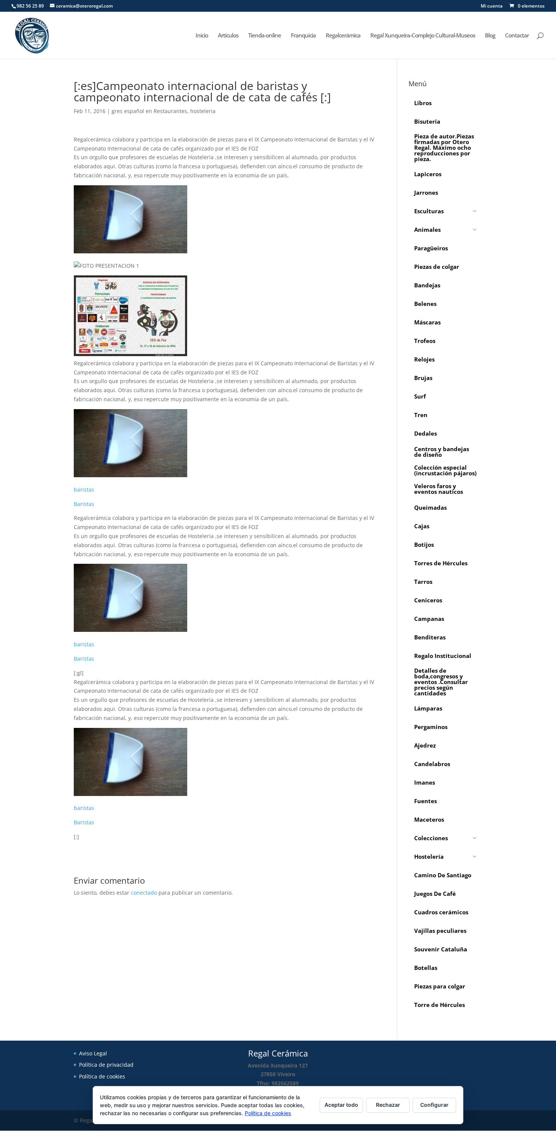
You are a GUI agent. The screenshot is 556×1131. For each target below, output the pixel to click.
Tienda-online (264, 36)
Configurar (434, 1105)
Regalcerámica (343, 36)
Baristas (84, 503)
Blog (490, 36)
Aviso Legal (93, 1053)
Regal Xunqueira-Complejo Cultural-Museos (422, 36)
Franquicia (303, 36)
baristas (84, 489)
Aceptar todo (341, 1105)
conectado (144, 892)
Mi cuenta (492, 6)
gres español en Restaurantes (149, 111)
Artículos (228, 36)
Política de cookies (102, 1076)
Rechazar (388, 1105)
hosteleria (203, 111)
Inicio (202, 36)
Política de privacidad (106, 1064)
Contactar (517, 36)
